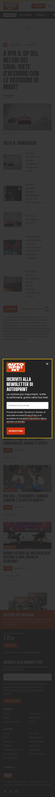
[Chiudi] (47, 363)
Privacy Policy (31, 415)
